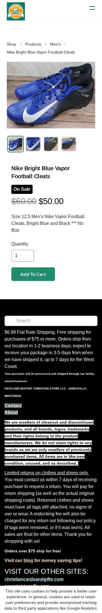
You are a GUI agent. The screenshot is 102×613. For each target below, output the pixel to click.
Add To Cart (33, 274)
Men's (55, 44)
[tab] (15, 144)
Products (33, 44)
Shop (11, 44)
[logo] (16, 11)
